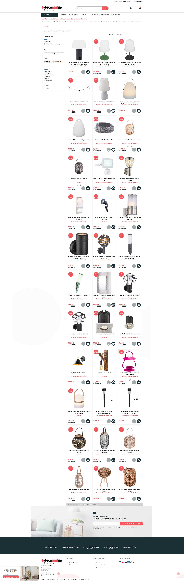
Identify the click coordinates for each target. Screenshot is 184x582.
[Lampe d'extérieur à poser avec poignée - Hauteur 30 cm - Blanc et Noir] (130, 88)
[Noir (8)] (47, 61)
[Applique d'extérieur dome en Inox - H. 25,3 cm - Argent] (79, 205)
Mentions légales (61, 579)
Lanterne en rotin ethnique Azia (79, 489)
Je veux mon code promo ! (10, 577)
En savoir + (46, 26)
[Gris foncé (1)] (45, 61)
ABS (47, 78)
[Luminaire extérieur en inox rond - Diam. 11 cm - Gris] (130, 321)
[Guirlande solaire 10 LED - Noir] (79, 88)
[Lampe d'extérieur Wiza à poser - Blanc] (104, 88)
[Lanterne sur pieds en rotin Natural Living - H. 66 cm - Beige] (104, 477)
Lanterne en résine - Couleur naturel (130, 140)
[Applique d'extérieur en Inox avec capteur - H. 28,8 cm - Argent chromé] (130, 166)
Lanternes (49, 41)
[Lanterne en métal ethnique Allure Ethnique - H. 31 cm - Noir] (104, 438)
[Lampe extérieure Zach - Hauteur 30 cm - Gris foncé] (130, 50)
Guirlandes (48, 43)
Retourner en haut (92, 504)
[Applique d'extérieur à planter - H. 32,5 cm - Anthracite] (104, 205)
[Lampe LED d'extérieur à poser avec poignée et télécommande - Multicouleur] (79, 127)
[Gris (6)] (58, 61)
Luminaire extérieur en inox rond (130, 334)
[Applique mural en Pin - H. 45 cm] (104, 360)
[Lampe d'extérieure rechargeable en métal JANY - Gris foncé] (79, 50)
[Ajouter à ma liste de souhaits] (83, 72)
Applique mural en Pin (104, 372)
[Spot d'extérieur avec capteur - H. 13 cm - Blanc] (104, 166)
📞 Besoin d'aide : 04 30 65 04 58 (122, 1)
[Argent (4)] (54, 61)
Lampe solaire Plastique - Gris (104, 140)
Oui (47, 88)
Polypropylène (49, 75)
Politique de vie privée (72, 579)
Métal (47, 76)
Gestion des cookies (84, 579)
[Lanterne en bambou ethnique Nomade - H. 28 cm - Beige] (130, 438)
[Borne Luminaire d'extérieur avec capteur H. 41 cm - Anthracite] (130, 244)
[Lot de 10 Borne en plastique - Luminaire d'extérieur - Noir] (130, 399)
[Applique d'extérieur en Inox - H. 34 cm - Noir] (130, 283)
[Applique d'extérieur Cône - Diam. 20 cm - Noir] (79, 360)
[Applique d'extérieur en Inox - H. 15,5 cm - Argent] (130, 205)
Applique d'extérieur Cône (79, 372)
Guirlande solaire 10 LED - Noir (79, 101)
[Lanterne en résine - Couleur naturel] (130, 127)
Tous (46, 39)
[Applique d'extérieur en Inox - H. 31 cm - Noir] (79, 321)
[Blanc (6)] (51, 61)
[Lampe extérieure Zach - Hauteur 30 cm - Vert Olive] (104, 50)
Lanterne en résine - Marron (79, 178)
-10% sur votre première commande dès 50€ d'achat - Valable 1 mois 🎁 (10, 570)
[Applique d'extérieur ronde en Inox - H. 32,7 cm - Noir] (104, 244)
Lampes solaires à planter (52, 44)
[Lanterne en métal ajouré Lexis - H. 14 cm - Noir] (79, 438)
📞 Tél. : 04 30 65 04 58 (46, 565)
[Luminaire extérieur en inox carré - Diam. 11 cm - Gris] (104, 321)
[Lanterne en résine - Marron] (131, 146)
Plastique (48, 80)
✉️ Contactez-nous (138, 1)
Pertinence (128, 34)
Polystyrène (49, 71)
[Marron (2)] (60, 61)
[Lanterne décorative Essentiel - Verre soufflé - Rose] (130, 360)
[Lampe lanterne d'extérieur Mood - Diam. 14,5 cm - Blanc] (79, 399)
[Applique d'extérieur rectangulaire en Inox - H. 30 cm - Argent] (104, 283)
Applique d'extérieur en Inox (79, 334)
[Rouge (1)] (49, 61)
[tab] (92, 26)
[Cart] (140, 7)
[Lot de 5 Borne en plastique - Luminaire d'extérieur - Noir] (104, 399)
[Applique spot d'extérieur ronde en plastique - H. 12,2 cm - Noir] (79, 244)
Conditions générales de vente (48, 579)
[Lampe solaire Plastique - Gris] (104, 127)
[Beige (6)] (56, 61)
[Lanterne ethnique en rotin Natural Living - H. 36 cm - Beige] (130, 477)
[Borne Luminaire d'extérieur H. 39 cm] (79, 283)
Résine (47, 73)
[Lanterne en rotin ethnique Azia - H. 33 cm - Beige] (79, 477)
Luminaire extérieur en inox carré (104, 334)
